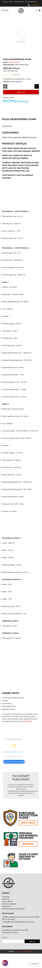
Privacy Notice (7, 901)
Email (4, 937)
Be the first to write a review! (14, 762)
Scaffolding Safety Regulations (13, 909)
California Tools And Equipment (23, 951)
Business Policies (19, 1)
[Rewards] (5, 963)
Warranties (6, 899)
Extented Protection (31, 1)
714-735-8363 (34, 5)
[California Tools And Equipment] (21, 10)
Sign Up (32, 941)
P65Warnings (27, 721)
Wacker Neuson (14, 62)
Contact (11, 1)
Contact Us (6, 906)
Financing (5, 1)
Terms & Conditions (9, 904)
